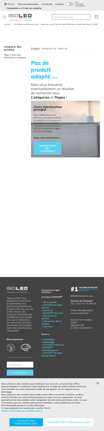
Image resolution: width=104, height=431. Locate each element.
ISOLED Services (52, 313)
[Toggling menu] (4, 17)
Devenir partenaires (28, 4)
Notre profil (48, 302)
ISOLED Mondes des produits (51, 354)
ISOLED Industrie (52, 344)
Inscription (20, 372)
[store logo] (21, 17)
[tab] (35, 48)
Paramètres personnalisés (26, 422)
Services (47, 310)
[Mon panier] (96, 17)
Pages (62, 48)
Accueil (7, 24)
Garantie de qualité (49, 317)
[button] (9, 4)
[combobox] (71, 17)
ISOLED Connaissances (49, 349)
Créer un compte (31, 8)
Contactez (47, 4)
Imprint (5, 410)
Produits (35, 48)
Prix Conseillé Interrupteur (78, 4)
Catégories (48, 48)
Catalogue (48, 339)
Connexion (13, 8)
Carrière (59, 4)
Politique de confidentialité (27, 410)
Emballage (48, 342)
